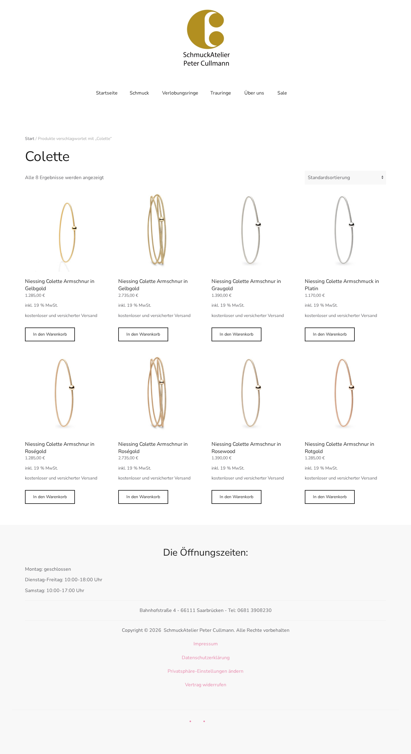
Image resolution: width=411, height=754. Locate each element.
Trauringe (220, 93)
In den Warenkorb (50, 334)
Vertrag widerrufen (205, 684)
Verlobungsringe (180, 93)
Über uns (254, 93)
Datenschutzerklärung (206, 657)
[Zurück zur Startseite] (205, 36)
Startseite (107, 93)
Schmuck (139, 93)
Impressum (205, 644)
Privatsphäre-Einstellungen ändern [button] (205, 671)
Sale (282, 93)
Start (29, 138)
